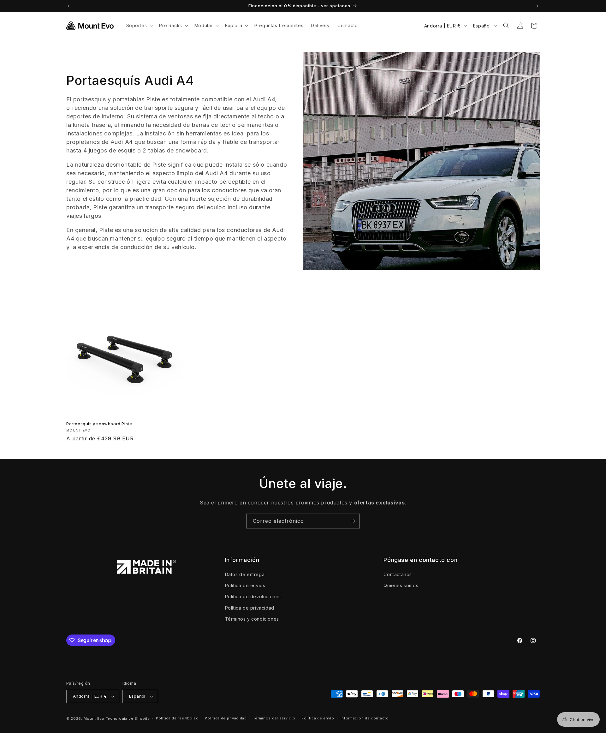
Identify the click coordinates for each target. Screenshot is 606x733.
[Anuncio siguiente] (537, 6)
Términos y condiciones (252, 619)
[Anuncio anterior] (68, 6)
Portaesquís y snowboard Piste (99, 423)
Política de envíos (245, 585)
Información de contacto (365, 718)
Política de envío (317, 718)
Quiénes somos (400, 585)
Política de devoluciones (253, 596)
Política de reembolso (177, 718)
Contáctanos (397, 574)
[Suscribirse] (352, 521)
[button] (139, 25)
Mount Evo (94, 718)
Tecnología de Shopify (128, 718)
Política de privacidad (249, 608)
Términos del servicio (274, 718)
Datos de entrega (245, 574)
